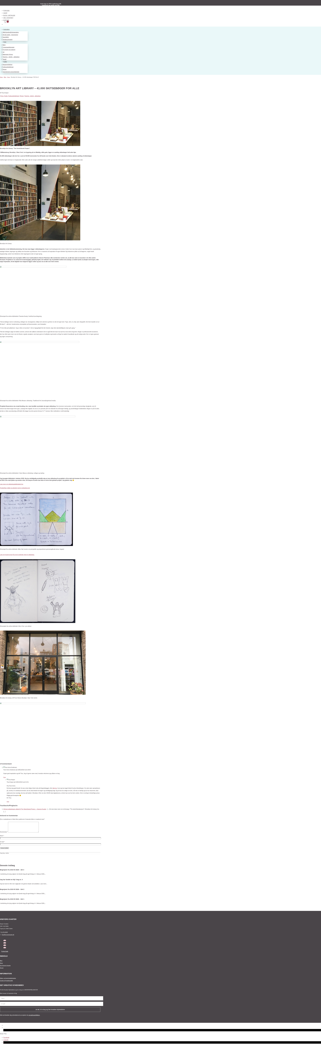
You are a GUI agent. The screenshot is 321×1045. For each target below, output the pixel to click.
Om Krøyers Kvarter (5, 965)
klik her (55, 788)
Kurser (2, 968)
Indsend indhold (4, 848)
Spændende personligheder (11, 72)
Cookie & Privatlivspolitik (6, 980)
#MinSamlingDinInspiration (11, 32)
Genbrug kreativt (7, 39)
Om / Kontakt (8, 17)
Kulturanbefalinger (8, 67)
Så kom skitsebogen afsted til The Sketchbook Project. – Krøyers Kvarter (24, 809)
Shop (5, 13)
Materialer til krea (8, 54)
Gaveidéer (6, 37)
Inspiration (6, 29)
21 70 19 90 (4, 932)
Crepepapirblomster (8, 47)
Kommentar (4, 832)
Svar (4, 777)
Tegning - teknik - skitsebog (32, 96)
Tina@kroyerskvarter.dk (8, 934)
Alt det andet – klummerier (10, 34)
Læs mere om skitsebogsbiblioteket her (11, 484)
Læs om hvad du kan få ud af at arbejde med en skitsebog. (17, 554)
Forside (6, 10)
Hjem (1, 77)
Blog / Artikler (9, 15)
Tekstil (4, 59)
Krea (4, 42)
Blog (5, 77)
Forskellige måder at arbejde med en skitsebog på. (15, 488)
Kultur (5, 61)
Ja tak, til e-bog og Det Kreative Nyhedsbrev (50, 1009)
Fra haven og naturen (9, 49)
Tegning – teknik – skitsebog (11, 57)
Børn (4, 45)
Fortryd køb (4, 951)
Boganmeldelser (7, 64)
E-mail (2, 841)
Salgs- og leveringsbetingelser (8, 978)
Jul (3, 52)
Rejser (5, 69)
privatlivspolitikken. (34, 1015)
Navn (2, 835)
